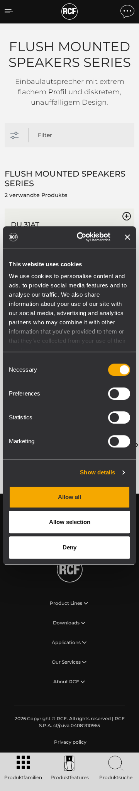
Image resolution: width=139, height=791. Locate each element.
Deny (69, 547)
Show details (97, 472)
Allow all (69, 497)
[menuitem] (69, 742)
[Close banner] (127, 237)
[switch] (119, 393)
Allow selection (69, 522)
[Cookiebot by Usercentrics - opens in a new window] (81, 237)
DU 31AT (25, 224)
